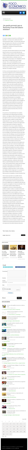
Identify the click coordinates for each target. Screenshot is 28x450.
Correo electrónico (4, 281)
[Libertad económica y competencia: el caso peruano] (21, 248)
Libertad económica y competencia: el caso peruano (21, 254)
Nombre (4, 278)
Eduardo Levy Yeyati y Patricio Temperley (12, 309)
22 (3, 431)
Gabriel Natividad (12, 390)
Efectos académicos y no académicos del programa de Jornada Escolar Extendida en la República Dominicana (16, 359)
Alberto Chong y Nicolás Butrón (10, 397)
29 (3, 434)
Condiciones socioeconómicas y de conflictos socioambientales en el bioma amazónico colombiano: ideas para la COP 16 (16, 350)
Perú (10, 230)
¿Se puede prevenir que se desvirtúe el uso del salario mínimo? (13, 27)
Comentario (4, 271)
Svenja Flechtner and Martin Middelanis (11, 335)
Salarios (13, 230)
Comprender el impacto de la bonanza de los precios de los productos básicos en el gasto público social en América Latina (16, 331)
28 (24, 431)
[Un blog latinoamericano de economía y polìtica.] (14, 5)
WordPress (8, 448)
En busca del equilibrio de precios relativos (16, 371)
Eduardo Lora (11, 379)
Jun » (6, 436)
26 (17, 431)
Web (3, 285)
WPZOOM (17, 448)
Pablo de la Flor (12, 408)
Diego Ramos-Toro (7, 327)
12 (17, 426)
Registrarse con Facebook (20, 267)
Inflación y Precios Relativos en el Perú (15, 311)
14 (24, 426)
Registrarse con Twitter (8, 267)
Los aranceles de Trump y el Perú (14, 405)
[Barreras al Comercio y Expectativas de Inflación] (13, 248)
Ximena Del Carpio (9, 20)
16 (7, 429)
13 (20, 426)
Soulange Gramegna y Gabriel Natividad (12, 321)
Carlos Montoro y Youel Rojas (15, 314)
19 (17, 429)
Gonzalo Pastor (7, 341)
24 (10, 431)
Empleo (6, 230)
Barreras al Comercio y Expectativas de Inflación (13, 253)
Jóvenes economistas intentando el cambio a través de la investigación (16, 317)
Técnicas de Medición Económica (13, 376)
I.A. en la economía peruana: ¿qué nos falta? (5, 253)
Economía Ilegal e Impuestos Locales (14, 343)
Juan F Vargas (11, 346)
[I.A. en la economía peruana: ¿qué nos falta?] (5, 248)
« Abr (3, 436)
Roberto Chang (7, 369)
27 (20, 431)
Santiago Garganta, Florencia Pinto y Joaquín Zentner (14, 363)
